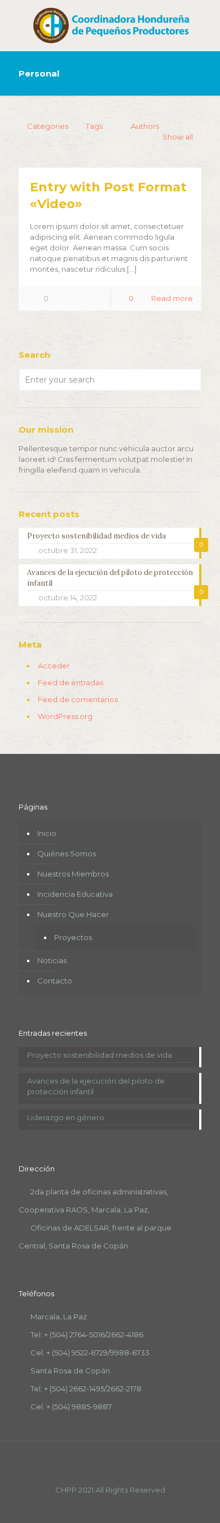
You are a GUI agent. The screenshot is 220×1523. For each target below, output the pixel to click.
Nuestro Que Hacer (73, 914)
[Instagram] (125, 1505)
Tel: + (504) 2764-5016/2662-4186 (86, 1334)
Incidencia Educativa (75, 893)
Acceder (54, 665)
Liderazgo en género (65, 1117)
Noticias (52, 960)
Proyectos (73, 937)
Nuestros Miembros (73, 873)
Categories (47, 126)
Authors (145, 126)
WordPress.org (65, 716)
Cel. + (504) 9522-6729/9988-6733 (89, 1352)
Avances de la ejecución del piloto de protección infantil (96, 1086)
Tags (94, 126)
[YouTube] (110, 1505)
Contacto (54, 980)
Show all (177, 136)
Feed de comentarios (78, 699)
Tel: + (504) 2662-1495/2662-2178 (86, 1388)
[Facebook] (95, 1505)
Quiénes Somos (66, 853)
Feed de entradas (70, 682)
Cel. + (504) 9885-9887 (71, 1406)
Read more (172, 298)
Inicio (46, 833)
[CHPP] (110, 25)
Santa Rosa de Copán (70, 1370)
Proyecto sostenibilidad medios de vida (99, 1054)
